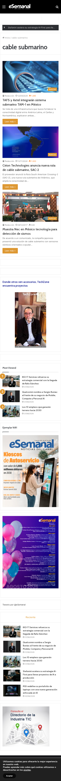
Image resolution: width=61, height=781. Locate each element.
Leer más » (10, 121)
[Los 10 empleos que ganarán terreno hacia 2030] (11, 411)
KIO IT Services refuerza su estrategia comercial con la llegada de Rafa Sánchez (39, 380)
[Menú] (3, 7)
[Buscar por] (57, 7)
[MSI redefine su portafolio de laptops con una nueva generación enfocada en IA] (11, 690)
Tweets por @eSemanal (14, 604)
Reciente (31, 617)
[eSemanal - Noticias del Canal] (20, 6)
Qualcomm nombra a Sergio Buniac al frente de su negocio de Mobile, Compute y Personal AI (39, 395)
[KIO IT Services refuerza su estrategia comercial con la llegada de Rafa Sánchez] (11, 381)
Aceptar (9, 776)
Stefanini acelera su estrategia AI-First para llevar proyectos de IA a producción (39, 674)
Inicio (7, 37)
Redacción (9, 96)
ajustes (27, 770)
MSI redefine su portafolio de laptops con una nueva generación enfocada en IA (40, 689)
